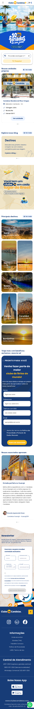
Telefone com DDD (10, 409)
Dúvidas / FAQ (17, 640)
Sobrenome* (23, 555)
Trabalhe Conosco (17, 644)
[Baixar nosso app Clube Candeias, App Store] (17, 686)
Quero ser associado (17, 442)
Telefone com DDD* (9, 565)
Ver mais (28, 70)
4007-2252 (6, 664)
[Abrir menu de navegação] (3, 2)
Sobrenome (7, 399)
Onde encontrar (17, 637)
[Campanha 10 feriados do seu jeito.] (17, 49)
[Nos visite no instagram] (9, 623)
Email (5, 418)
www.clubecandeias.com (17, 700)
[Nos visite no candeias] (17, 622)
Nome (5, 390)
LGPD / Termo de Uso (17, 650)
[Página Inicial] (17, 2)
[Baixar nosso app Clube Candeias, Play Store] (17, 692)
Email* (21, 564)
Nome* (8, 555)
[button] (16, 124)
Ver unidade (18, 118)
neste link (23, 585)
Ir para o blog (10, 153)
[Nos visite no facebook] (25, 623)
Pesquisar (18, 61)
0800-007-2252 (9, 667)
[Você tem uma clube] (17, 209)
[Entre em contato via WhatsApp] (29, 704)
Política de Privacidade (17, 647)
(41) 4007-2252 (25, 670)
